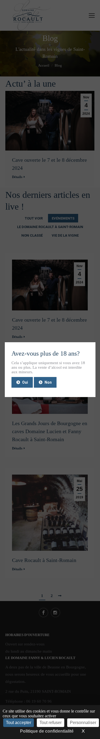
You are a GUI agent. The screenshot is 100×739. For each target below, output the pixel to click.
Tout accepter (18, 722)
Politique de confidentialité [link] (47, 731)
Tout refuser (50, 722)
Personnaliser (83, 722)
